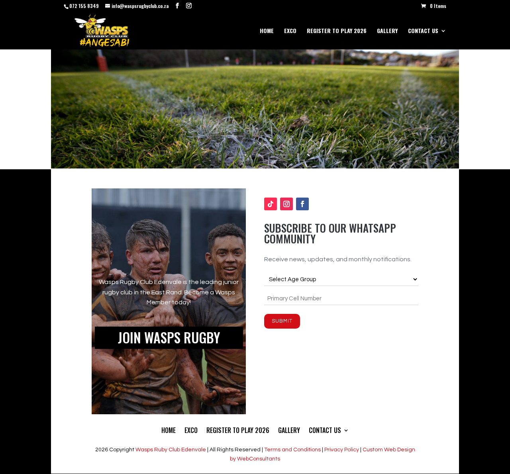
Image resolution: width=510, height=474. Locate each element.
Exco (290, 31)
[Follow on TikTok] (270, 204)
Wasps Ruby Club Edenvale (170, 449)
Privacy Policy (341, 449)
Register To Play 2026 (337, 31)
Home (267, 31)
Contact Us (423, 31)
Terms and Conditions (292, 449)
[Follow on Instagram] (286, 204)
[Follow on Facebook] (302, 204)
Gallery (387, 31)
